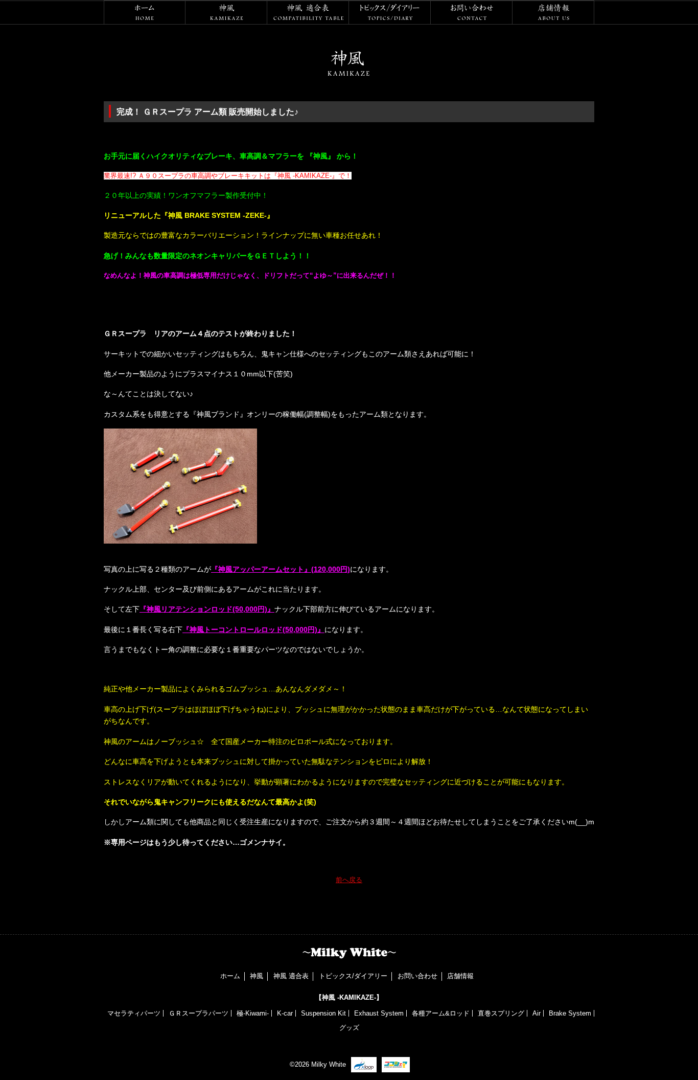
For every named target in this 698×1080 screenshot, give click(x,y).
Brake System (570, 1013)
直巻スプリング (501, 1013)
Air (536, 1013)
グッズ (349, 1027)
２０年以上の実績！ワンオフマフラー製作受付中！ (186, 195)
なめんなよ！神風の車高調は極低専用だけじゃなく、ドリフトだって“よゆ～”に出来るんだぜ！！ (250, 275)
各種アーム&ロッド (441, 1013)
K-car (285, 1013)
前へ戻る (349, 880)
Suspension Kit (323, 1013)
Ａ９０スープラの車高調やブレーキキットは (204, 175)
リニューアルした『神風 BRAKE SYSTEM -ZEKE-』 (189, 215)
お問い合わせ (472, 12)
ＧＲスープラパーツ (198, 1013)
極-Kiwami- (253, 1013)
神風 (226, 12)
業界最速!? (121, 175)
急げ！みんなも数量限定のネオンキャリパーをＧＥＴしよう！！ (207, 256)
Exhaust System (379, 1013)
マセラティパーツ (133, 1013)
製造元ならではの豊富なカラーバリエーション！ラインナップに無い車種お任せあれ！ (243, 235)
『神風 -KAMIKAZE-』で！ (311, 175)
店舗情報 (553, 12)
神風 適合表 (308, 12)
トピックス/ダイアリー (390, 12)
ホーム (144, 12)
